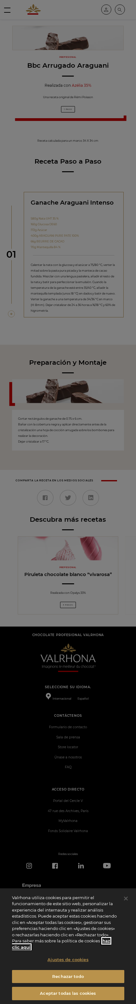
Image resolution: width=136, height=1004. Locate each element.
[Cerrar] (126, 899)
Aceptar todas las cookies (68, 993)
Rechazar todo (68, 976)
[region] (68, 946)
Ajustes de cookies (67, 959)
